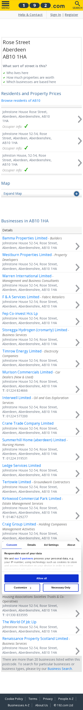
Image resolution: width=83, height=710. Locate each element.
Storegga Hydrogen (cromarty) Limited (34, 330)
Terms (33, 699)
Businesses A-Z (19, 705)
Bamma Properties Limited (24, 238)
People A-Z (66, 699)
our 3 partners (24, 558)
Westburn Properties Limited (27, 254)
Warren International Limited (26, 276)
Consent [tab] (11, 544)
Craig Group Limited (19, 524)
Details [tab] (31, 544)
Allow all (41, 578)
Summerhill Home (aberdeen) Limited (34, 440)
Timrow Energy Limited (22, 351)
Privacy (48, 699)
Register (71, 14)
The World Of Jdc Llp (19, 622)
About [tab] (71, 544)
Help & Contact (30, 14)
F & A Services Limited (20, 297)
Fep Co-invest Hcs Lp (20, 313)
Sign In (55, 14)
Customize (20, 587)
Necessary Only (60, 587)
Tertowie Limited (16, 482)
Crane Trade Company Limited (27, 423)
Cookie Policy (14, 699)
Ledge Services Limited (21, 465)
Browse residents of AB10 (20, 100)
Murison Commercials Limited (27, 372)
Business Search (59, 668)
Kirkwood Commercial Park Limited (31, 498)
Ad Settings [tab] (51, 544)
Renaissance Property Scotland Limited (35, 638)
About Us (41, 705)
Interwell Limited (16, 397)
